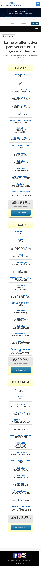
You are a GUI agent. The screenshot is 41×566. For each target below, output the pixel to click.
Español (11, 23)
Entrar (17, 23)
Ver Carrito (35, 23)
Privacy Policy (27, 560)
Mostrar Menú (9, 36)
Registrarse (24, 23)
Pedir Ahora (20, 212)
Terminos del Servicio (14, 560)
